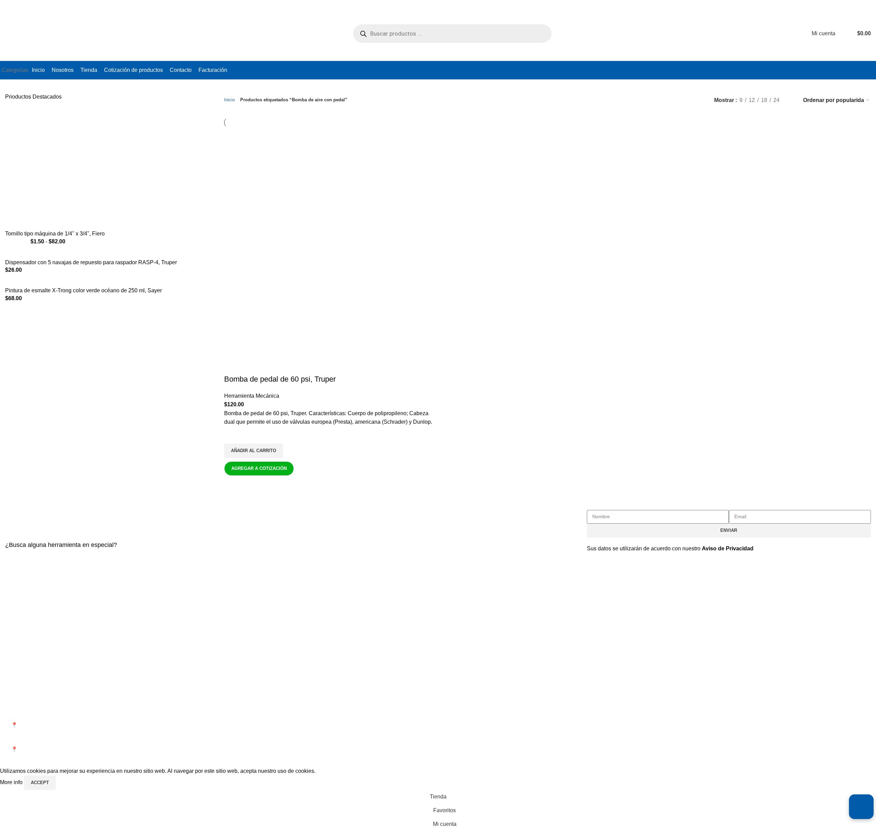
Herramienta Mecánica (251, 396)
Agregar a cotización (259, 468)
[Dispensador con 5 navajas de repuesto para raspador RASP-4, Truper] (93, 254)
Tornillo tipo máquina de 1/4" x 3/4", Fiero (55, 233)
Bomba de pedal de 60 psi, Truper (280, 379)
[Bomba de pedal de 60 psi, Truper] (297, 189)
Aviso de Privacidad (727, 548)
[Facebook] (595, 705)
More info (12, 782)
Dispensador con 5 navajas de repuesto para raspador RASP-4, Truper (91, 262)
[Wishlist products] (845, 33)
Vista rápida (232, 484)
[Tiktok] (650, 705)
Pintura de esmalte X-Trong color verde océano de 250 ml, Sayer (83, 290)
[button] (253, 451)
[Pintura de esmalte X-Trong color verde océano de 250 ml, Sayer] (86, 282)
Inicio (229, 99)
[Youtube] (632, 705)
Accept (40, 782)
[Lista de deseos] (232, 435)
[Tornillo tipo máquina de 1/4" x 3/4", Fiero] (78, 168)
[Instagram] (613, 705)
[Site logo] (53, 33)
